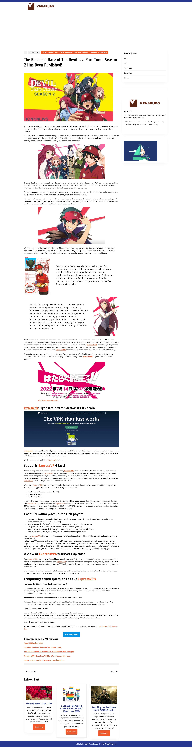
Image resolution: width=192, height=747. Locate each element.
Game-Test (128, 73)
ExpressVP (46, 465)
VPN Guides (34, 52)
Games (126, 78)
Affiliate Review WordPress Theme (90, 744)
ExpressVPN (92, 345)
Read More (40, 728)
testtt (126, 58)
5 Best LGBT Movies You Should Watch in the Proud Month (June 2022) (71, 708)
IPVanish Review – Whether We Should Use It (43, 647)
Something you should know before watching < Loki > (104, 708)
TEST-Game (128, 68)
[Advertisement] (96, 28)
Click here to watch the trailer (48, 400)
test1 (125, 63)
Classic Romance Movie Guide (39, 703)
